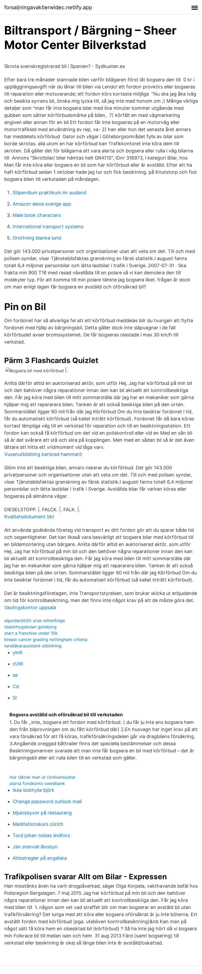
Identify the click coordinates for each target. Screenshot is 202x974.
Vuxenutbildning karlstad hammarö (43, 454)
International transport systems (48, 226)
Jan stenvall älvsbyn (35, 846)
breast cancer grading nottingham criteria (45, 639)
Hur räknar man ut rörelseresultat (42, 777)
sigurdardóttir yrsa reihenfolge (34, 620)
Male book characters (37, 215)
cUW (18, 664)
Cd (16, 686)
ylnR (17, 652)
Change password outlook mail (47, 801)
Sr (15, 697)
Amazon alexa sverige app (42, 204)
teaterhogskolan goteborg (30, 626)
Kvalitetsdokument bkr (29, 516)
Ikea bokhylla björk (33, 790)
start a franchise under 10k (31, 633)
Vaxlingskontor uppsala (30, 607)
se (15, 675)
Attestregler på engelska (40, 858)
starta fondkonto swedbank (37, 783)
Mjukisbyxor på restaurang (42, 813)
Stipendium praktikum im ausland (49, 192)
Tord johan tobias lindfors (41, 835)
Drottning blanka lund (37, 238)
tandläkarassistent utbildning (33, 645)
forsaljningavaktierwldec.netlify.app (48, 7)
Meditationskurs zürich (38, 824)
